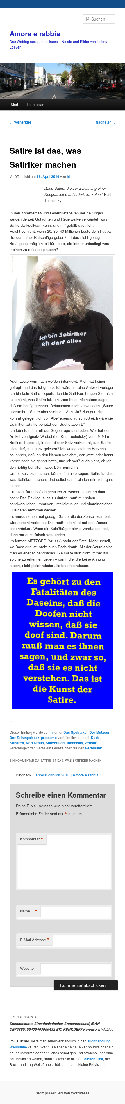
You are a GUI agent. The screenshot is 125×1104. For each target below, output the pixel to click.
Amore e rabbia (35, 33)
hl (68, 176)
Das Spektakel (75, 732)
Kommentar (31, 839)
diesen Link (93, 1058)
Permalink (93, 748)
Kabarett (17, 742)
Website (27, 968)
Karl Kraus (35, 742)
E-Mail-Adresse (35, 939)
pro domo (49, 737)
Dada (95, 737)
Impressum (35, 104)
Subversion (55, 742)
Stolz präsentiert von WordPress (63, 1093)
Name (29, 911)
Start (14, 104)
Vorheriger (20, 122)
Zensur (91, 742)
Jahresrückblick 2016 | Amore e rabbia (66, 775)
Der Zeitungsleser (24, 737)
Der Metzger (99, 732)
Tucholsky (74, 742)
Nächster (105, 122)
